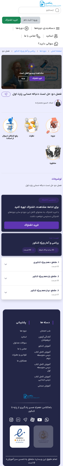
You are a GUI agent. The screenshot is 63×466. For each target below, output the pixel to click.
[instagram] (11, 420)
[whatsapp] (46, 420)
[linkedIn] (18, 420)
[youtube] (39, 420)
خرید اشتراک (11, 20)
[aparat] (32, 420)
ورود (23, 78)
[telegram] (25, 420)
